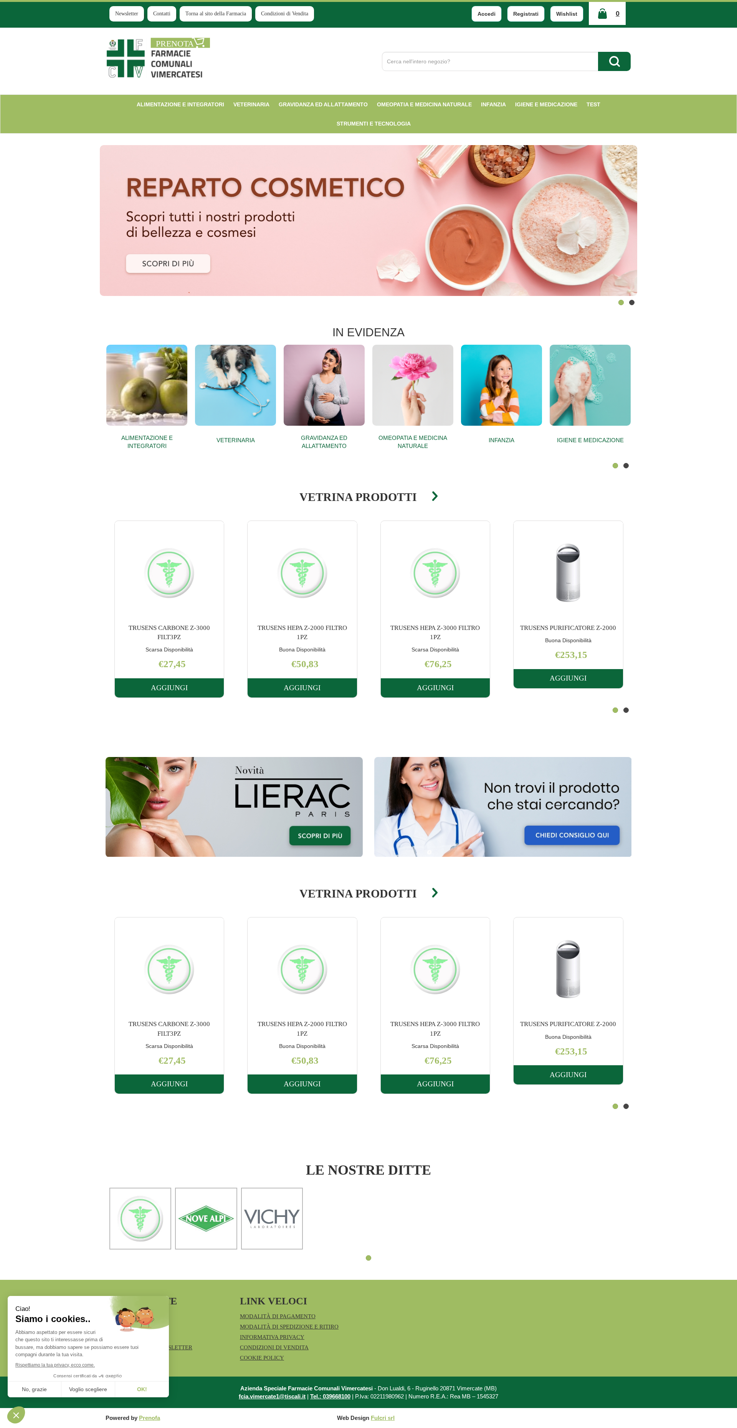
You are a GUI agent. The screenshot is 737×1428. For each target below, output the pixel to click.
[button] (621, 302)
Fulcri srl (383, 1418)
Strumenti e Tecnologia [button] (374, 124)
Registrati (526, 14)
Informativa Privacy (272, 1337)
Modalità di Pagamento (278, 1316)
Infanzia (501, 440)
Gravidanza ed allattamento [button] (323, 104)
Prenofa (149, 1418)
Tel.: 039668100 (330, 1396)
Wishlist (566, 14)
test (593, 104)
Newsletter (126, 14)
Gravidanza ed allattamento (324, 442)
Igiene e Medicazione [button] (546, 104)
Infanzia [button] (493, 104)
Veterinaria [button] (251, 104)
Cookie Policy (262, 1358)
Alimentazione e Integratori (147, 442)
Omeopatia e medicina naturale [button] (424, 104)
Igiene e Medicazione (590, 440)
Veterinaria (235, 440)
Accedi (487, 14)
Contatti (161, 14)
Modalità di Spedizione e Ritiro (289, 1327)
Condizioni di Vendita (284, 14)
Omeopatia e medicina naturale (412, 442)
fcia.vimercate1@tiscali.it (272, 1396)
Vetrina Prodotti (358, 497)
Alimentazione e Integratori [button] (180, 104)
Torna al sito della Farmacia (215, 14)
